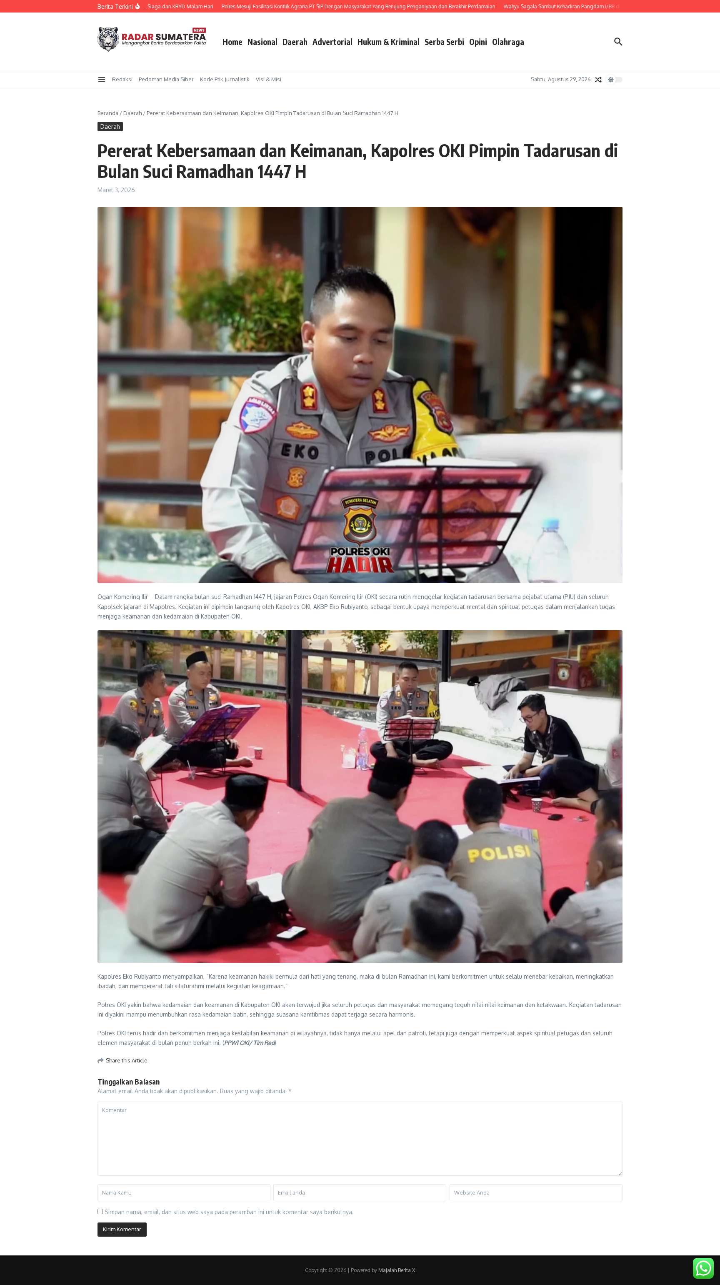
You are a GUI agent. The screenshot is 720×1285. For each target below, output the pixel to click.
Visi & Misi (268, 79)
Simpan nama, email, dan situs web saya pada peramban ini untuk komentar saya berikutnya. (229, 1211)
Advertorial (332, 42)
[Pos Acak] (598, 79)
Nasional (263, 42)
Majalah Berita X (396, 1270)
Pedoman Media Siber (166, 79)
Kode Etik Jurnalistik (225, 79)
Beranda (108, 113)
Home (232, 42)
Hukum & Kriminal (389, 42)
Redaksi (122, 79)
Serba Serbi (444, 42)
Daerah (295, 42)
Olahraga (508, 42)
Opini (478, 42)
